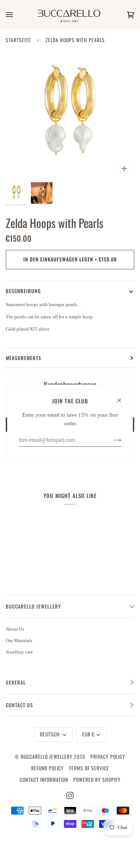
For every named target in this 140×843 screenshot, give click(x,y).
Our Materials (19, 640)
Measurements (23, 358)
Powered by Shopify (97, 779)
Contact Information (44, 779)
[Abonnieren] (111, 439)
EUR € (88, 734)
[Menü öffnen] (16, 15)
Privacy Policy (107, 756)
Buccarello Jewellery (47, 756)
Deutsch (50, 734)
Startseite (18, 40)
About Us (15, 629)
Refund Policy (47, 768)
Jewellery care (19, 652)
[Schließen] (122, 397)
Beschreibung (23, 291)
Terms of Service (89, 768)
